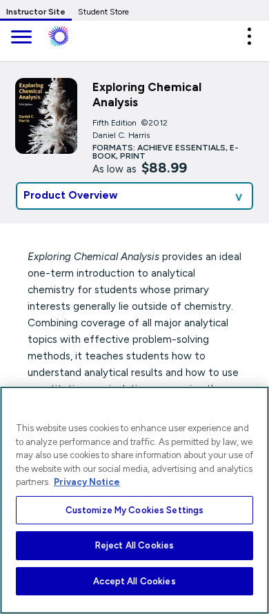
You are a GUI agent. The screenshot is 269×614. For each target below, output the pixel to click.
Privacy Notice (87, 482)
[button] (249, 36)
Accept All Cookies (134, 581)
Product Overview (70, 195)
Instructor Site (36, 12)
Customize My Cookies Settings (135, 510)
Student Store (103, 12)
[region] (134, 500)
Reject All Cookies (134, 545)
